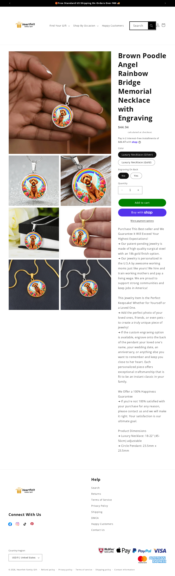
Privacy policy (65, 569)
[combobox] (143, 26)
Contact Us (98, 530)
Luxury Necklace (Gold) (136, 162)
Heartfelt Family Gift (27, 569)
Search (95, 487)
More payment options (142, 220)
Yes (136, 175)
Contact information (124, 569)
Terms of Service (101, 499)
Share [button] (125, 461)
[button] (59, 25)
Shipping (122, 132)
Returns (96, 493)
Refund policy (48, 569)
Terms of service (84, 569)
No (123, 175)
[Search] (152, 25)
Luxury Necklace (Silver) (137, 154)
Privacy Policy (99, 505)
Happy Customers (102, 524)
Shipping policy (103, 569)
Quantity (123, 183)
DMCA (95, 518)
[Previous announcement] (10, 3)
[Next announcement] (165, 3)
